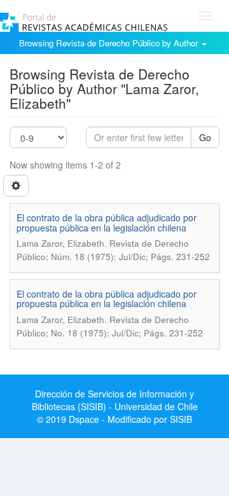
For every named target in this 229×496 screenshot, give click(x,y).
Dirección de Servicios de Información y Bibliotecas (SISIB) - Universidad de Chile (115, 400)
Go (205, 137)
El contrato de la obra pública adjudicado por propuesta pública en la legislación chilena (107, 222)
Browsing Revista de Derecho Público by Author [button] (109, 43)
